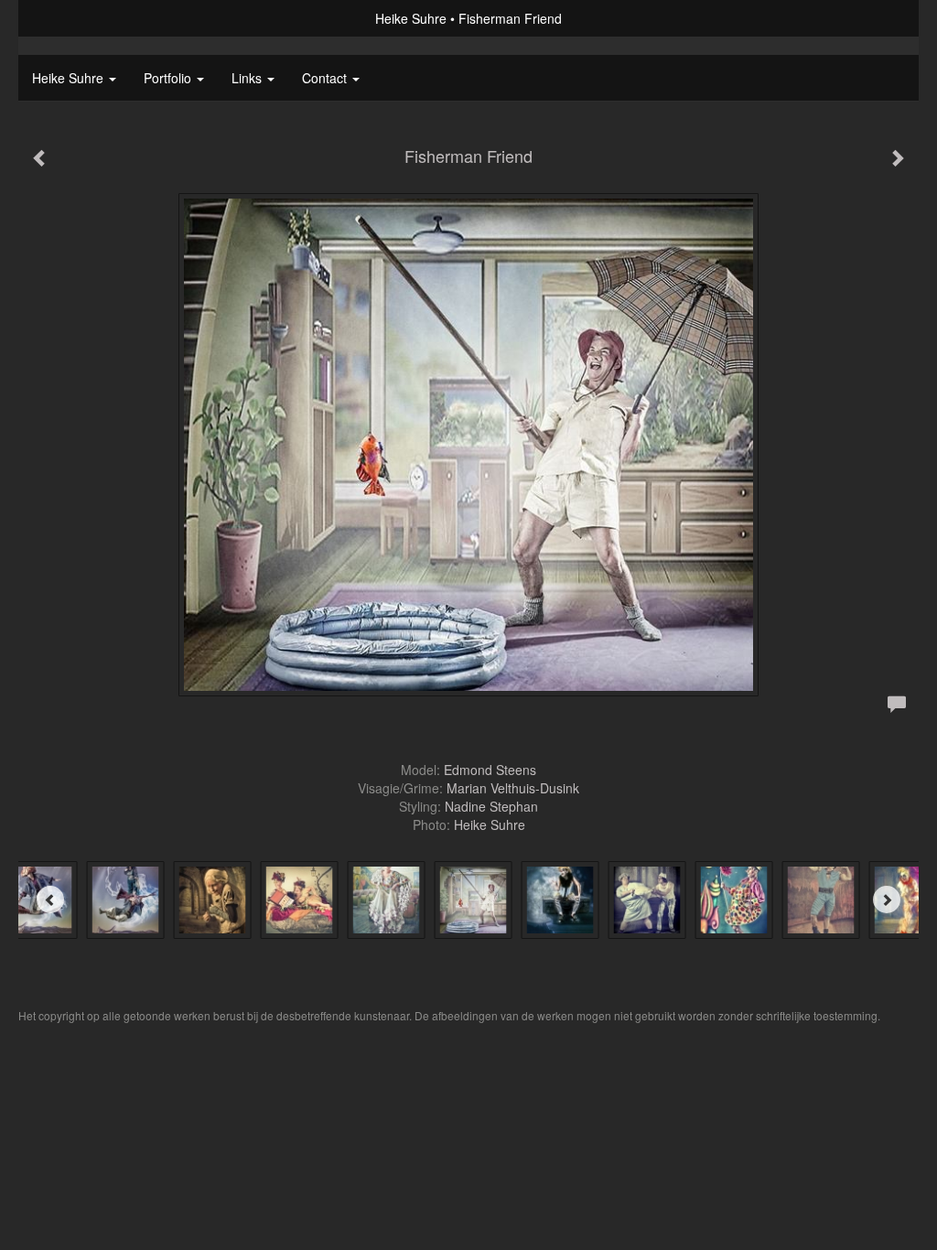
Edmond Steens (490, 769)
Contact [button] (326, 78)
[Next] (886, 899)
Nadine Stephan (491, 806)
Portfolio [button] (169, 78)
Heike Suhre (411, 18)
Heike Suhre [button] (69, 78)
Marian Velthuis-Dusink (513, 788)
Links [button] (248, 78)
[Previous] (50, 899)
